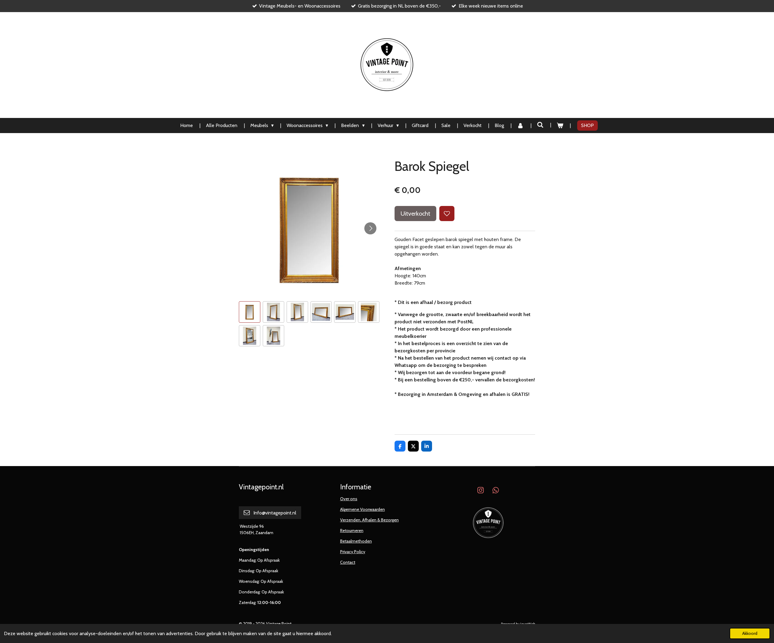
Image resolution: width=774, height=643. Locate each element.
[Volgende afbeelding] (370, 228)
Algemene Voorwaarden (362, 509)
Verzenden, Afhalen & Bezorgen (369, 520)
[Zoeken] (540, 124)
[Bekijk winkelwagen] (560, 125)
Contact (347, 562)
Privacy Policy (352, 551)
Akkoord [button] (749, 633)
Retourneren (351, 530)
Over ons (348, 498)
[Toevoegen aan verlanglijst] (446, 213)
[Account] (520, 125)
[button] (249, 312)
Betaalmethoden (356, 541)
